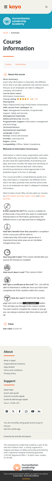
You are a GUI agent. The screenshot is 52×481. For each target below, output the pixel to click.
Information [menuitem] (20, 64)
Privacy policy (10, 373)
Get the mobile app (12, 429)
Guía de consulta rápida (14, 396)
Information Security (15, 196)
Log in (39, 422)
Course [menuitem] (8, 64)
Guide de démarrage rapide (16, 399)
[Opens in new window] (26, 467)
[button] (46, 7)
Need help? (9, 389)
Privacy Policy (18, 475)
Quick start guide (11, 393)
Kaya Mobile (9, 367)
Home (5, 33)
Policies (7, 426)
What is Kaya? (10, 360)
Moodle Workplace (23, 436)
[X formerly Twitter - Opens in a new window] (13, 411)
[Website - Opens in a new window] (7, 411)
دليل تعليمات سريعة (12, 402)
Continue (26, 478)
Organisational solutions (14, 363)
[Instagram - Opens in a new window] (26, 411)
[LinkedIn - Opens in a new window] (39, 411)
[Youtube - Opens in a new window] (33, 411)
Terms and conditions (31, 475)
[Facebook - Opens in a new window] (20, 411)
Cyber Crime (30, 196)
